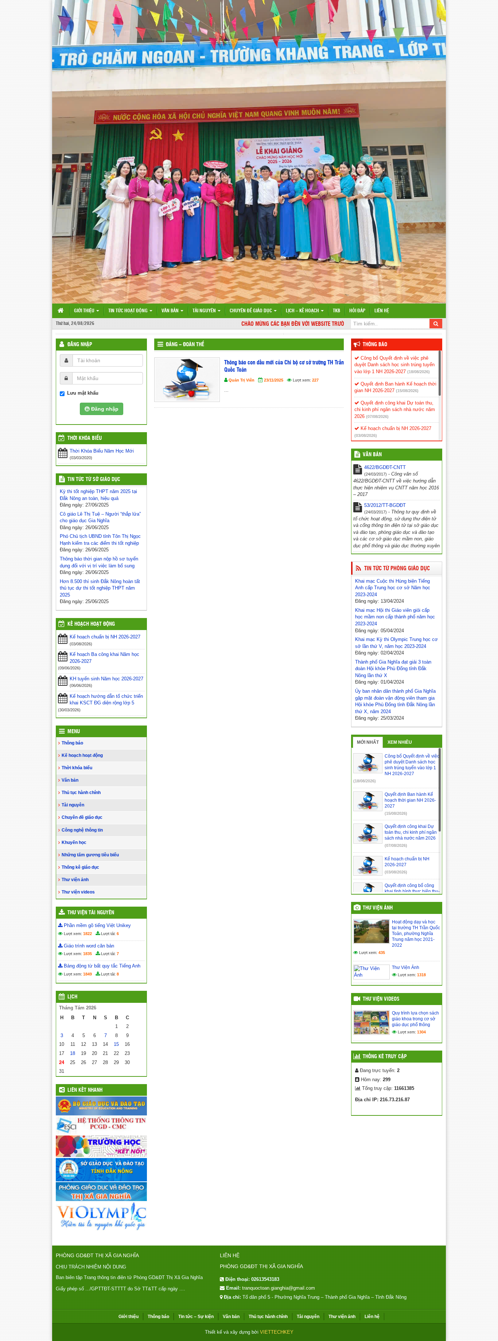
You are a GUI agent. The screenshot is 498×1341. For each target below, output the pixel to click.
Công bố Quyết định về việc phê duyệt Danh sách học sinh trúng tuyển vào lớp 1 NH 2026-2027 (394, 364)
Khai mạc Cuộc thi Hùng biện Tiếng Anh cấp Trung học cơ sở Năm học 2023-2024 (392, 587)
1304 (421, 1032)
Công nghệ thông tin (82, 830)
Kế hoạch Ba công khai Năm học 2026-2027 (104, 658)
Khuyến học (74, 842)
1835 (87, 953)
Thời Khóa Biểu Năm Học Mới (102, 451)
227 (315, 380)
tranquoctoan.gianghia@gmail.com (278, 1288)
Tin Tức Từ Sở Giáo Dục (93, 479)
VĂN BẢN (372, 454)
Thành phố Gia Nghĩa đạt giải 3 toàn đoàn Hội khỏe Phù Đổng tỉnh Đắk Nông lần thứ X (393, 668)
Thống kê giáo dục (80, 867)
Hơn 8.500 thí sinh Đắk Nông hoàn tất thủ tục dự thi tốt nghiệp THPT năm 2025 (100, 588)
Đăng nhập (79, 344)
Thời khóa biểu (77, 767)
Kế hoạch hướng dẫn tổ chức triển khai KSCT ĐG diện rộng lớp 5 (106, 699)
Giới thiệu (85, 311)
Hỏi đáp (357, 311)
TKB (336, 311)
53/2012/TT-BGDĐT (385, 505)
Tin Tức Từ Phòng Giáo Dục (397, 568)
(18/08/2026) (418, 372)
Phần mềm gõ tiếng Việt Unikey (96, 925)
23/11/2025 (273, 380)
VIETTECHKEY (276, 1332)
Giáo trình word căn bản (88, 946)
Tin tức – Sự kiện (196, 1316)
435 (381, 952)
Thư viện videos (78, 892)
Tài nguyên (204, 311)
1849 (87, 974)
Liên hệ (381, 311)
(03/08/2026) (365, 435)
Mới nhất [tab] (368, 742)
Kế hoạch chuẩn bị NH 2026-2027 (105, 637)
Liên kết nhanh (84, 1090)
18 (72, 1053)
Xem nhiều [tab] (400, 742)
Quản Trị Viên (241, 380)
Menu (73, 731)
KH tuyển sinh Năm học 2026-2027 (106, 678)
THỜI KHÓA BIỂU (84, 438)
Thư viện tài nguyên (90, 912)
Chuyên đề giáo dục (251, 311)
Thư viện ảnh (75, 879)
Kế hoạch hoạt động (91, 624)
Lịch (72, 997)
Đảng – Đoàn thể (185, 344)
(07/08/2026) (377, 416)
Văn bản (171, 311)
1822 (87, 933)
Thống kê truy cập (385, 1056)
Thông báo (72, 743)
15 (116, 1044)
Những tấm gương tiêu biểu (90, 854)
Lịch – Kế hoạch (303, 311)
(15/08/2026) (407, 390)
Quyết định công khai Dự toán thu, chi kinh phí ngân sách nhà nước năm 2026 (394, 409)
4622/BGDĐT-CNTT (385, 467)
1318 (421, 975)
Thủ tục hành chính (81, 792)
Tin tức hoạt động (128, 311)
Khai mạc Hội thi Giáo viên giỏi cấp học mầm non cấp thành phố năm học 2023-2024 (395, 616)
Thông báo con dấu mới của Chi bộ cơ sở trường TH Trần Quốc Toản (284, 366)
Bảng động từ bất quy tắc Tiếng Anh (101, 966)
